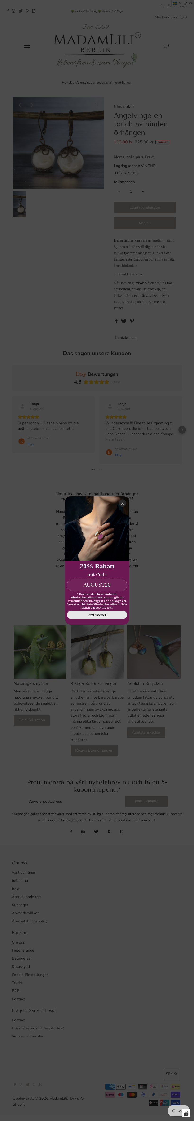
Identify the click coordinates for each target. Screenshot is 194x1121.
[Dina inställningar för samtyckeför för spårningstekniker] (186, 1113)
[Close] (122, 503)
